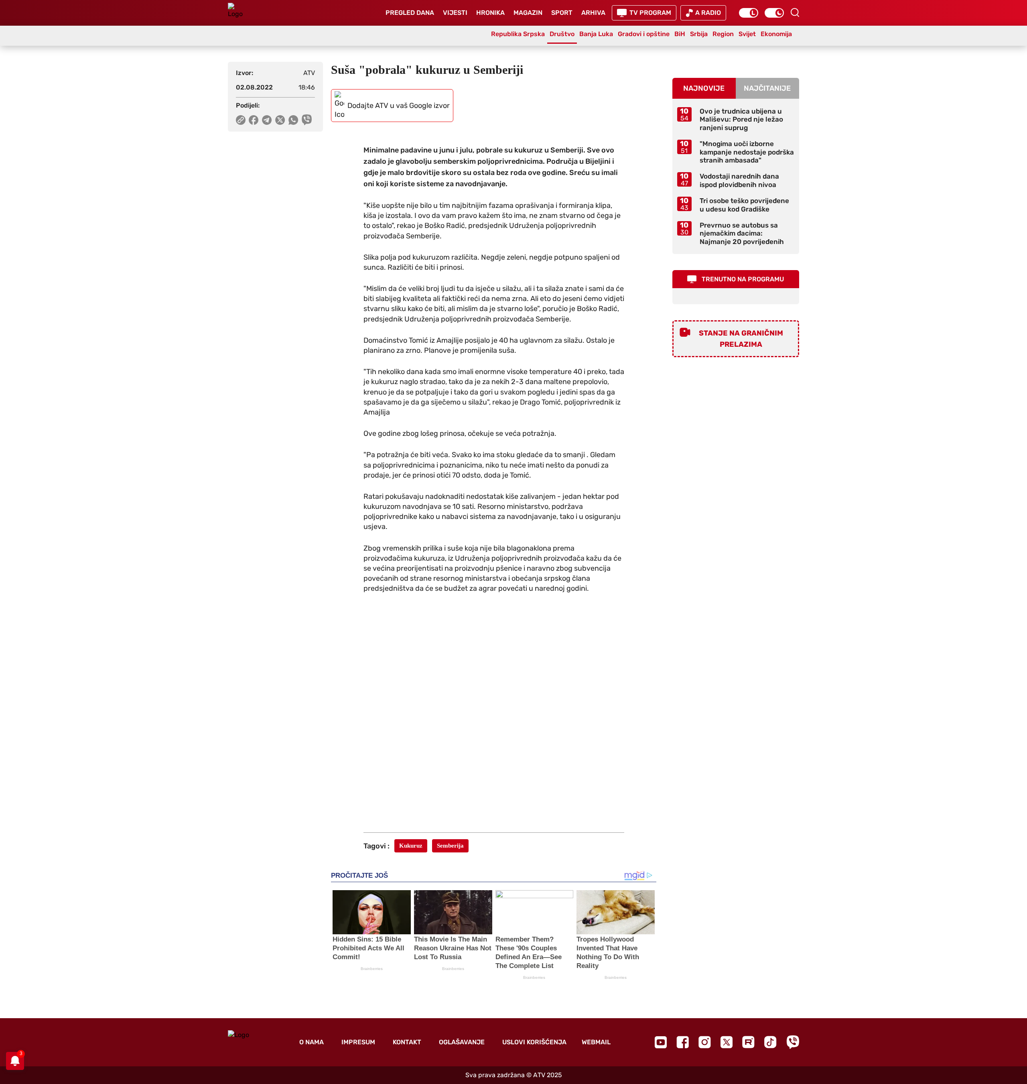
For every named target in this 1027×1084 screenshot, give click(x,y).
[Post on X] (280, 120)
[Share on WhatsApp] (293, 120)
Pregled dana (410, 12)
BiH (679, 34)
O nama (311, 1042)
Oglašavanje (462, 1042)
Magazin (528, 12)
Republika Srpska (518, 34)
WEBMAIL (596, 1042)
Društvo (562, 34)
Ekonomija (776, 34)
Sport (561, 12)
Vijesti (455, 12)
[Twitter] (727, 1042)
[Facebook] (682, 1042)
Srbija (699, 34)
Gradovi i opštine (644, 34)
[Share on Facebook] (254, 120)
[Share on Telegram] (267, 120)
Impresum (358, 1042)
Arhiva (593, 12)
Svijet (747, 34)
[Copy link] (241, 120)
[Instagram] (704, 1042)
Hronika (490, 12)
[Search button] (794, 12)
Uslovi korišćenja (534, 1042)
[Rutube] (748, 1042)
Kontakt (407, 1042)
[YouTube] (661, 1042)
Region (723, 34)
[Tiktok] (770, 1042)
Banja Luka (596, 34)
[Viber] (792, 1042)
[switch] (748, 13)
